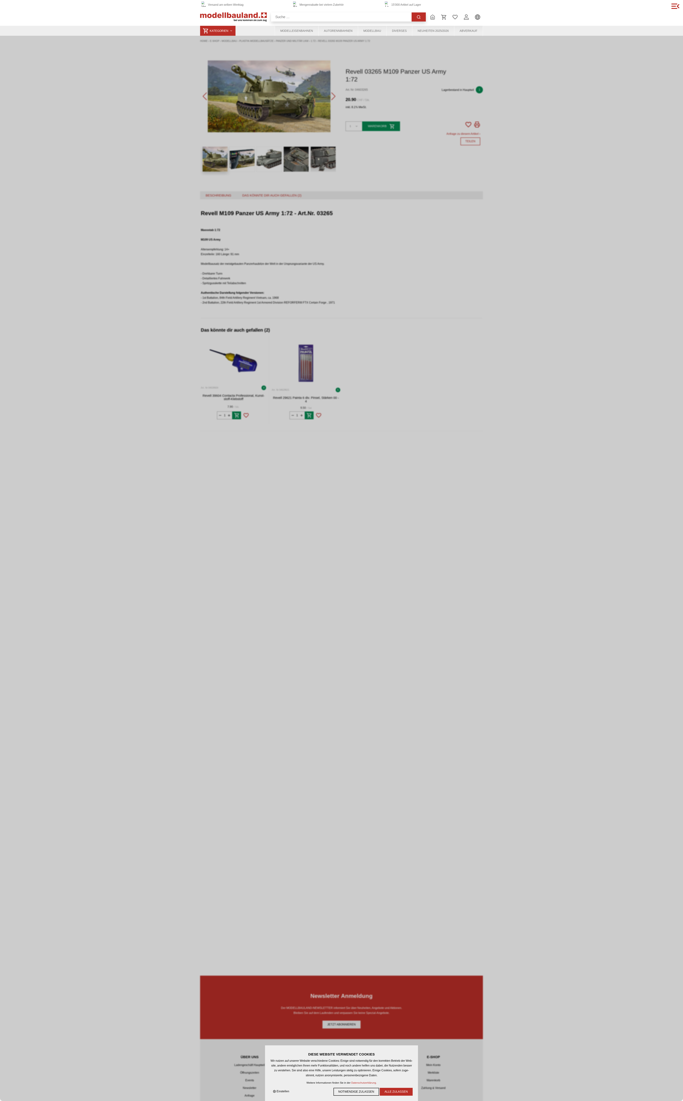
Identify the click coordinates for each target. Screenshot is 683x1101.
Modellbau (372, 30)
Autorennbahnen (338, 30)
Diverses (399, 30)
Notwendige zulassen (356, 1091)
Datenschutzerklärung (363, 1082)
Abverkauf (468, 30)
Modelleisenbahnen (296, 30)
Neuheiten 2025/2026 (433, 30)
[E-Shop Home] (233, 17)
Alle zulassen (396, 1091)
